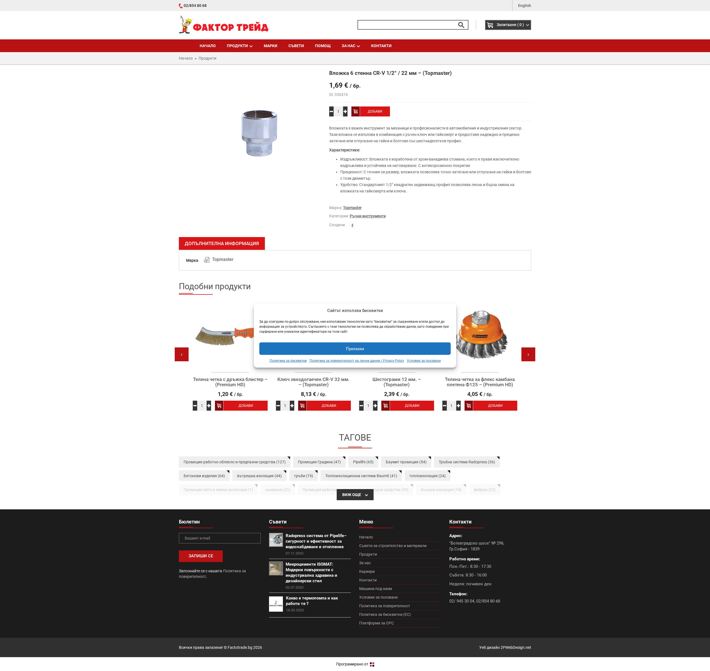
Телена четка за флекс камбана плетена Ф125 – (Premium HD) (480, 382)
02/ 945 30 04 (461, 601)
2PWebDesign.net (516, 647)
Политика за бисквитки (288, 361)
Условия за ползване (424, 361)
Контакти (381, 46)
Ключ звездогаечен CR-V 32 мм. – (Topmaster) (313, 382)
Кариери (367, 571)
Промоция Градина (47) (319, 462)
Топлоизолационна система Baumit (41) (361, 476)
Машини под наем (375, 588)
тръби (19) (303, 476)
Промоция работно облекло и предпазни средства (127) (235, 462)
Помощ (323, 46)
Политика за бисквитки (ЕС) (385, 614)
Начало (208, 46)
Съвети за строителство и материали (393, 545)
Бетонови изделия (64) (204, 476)
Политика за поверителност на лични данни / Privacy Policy (357, 361)
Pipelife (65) (363, 462)
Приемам (355, 348)
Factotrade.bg (240, 647)
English (524, 5)
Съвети (296, 46)
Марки (270, 46)
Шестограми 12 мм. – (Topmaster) (396, 382)
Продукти (237, 46)
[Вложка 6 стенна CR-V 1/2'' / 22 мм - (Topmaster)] (250, 139)
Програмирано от (352, 664)
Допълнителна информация (222, 243)
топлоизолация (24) (427, 476)
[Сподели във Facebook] (352, 225)
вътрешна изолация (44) (259, 476)
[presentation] (182, 354)
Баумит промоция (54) (406, 462)
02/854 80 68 (195, 5)
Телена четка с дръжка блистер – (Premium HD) (230, 382)
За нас (348, 46)
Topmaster (352, 207)
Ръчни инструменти (368, 216)
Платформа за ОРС (376, 623)
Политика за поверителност (384, 606)
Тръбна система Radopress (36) (467, 462)
